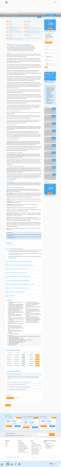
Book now (37, 357)
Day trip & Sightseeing (21, 444)
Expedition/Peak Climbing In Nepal (23, 448)
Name (46, 48)
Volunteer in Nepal (21, 450)
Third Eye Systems (53, 457)
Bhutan (7, 443)
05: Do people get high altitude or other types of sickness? (16, 389)
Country (46, 55)
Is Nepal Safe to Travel (50, 87)
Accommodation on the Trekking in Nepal (50, 96)
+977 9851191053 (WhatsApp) (49, 445)
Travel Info (30, 2)
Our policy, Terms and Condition (36, 444)
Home (6, 15)
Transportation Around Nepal (50, 101)
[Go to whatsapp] (2, 465)
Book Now (8, 405)
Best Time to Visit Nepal (50, 88)
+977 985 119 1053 (51, 1)
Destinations (19, 2)
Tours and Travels (21, 443)
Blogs (35, 2)
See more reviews (17, 397)
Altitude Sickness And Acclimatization (50, 103)
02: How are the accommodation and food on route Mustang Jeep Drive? (19, 382)
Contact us (33, 442)
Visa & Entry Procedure (50, 89)
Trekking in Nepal (20, 442)
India (6, 444)
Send (46, 67)
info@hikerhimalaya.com (51, 77)
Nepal (6, 442)
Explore (8, 426)
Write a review (10, 397)
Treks (25, 2)
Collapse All (12, 245)
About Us (40, 2)
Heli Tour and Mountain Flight (22, 447)
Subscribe (52, 434)
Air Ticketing (49, 99)
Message (46, 62)
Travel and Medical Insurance (50, 91)
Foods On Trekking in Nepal (50, 98)
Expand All (7, 245)
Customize (48, 42)
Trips (9, 15)
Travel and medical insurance (35, 452)
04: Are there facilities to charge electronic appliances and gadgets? (18, 387)
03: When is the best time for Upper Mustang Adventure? (16, 384)
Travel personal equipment (49, 94)
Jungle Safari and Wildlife (22, 449)
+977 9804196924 (48, 446)
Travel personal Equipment (35, 450)
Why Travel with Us (34, 443)
